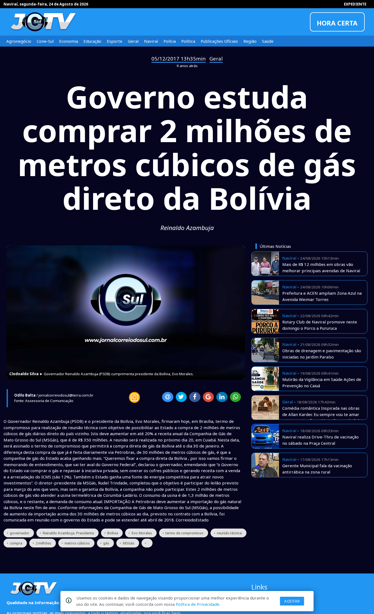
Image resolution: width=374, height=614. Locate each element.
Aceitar (292, 601)
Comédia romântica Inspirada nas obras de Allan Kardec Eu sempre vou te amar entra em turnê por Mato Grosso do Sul (320, 414)
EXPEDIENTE (355, 4)
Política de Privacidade (197, 604)
